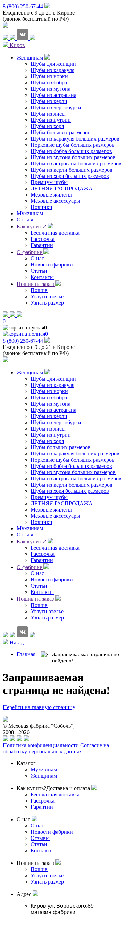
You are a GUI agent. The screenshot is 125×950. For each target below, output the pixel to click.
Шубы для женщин (53, 379)
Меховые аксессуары (55, 516)
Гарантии (42, 560)
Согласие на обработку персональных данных (56, 748)
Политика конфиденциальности (41, 745)
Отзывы (26, 534)
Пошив (39, 605)
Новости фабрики (52, 579)
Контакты (42, 592)
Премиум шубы (49, 497)
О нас (37, 573)
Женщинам (30, 373)
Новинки (41, 522)
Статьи (39, 586)
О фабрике (30, 252)
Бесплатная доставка (55, 548)
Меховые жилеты (51, 510)
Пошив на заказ (36, 284)
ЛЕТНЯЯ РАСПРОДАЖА (62, 503)
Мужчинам (30, 528)
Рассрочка (43, 554)
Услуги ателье (47, 611)
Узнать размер (47, 618)
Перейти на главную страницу (39, 707)
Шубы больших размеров (61, 447)
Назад (17, 642)
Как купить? (32, 226)
